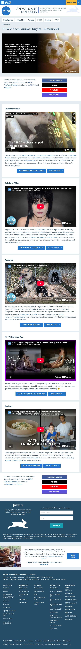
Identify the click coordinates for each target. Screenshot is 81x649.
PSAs (35, 594)
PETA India (68, 606)
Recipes (48, 20)
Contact (37, 641)
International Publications (7, 623)
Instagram (7, 87)
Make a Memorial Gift (55, 600)
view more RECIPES (31, 466)
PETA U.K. (68, 590)
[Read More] (40, 556)
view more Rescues (31, 325)
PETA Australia (70, 609)
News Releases (39, 591)
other (35, 314)
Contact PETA (7, 619)
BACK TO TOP (53, 248)
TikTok (33, 85)
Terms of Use (38, 644)
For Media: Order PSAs (39, 598)
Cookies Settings (66, 644)
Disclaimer (66, 641)
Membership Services (54, 621)
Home (3, 24)
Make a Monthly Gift (55, 595)
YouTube (54, 90)
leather (37, 158)
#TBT (56, 20)
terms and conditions (59, 534)
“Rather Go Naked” (37, 237)
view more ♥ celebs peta (31, 248)
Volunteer (6, 604)
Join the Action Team (23, 595)
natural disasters (20, 317)
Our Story (6, 588)
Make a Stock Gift (55, 609)
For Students (23, 599)
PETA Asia (68, 613)
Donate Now (54, 588)
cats (27, 314)
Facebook (9, 484)
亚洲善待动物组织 (70, 616)
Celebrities (20, 20)
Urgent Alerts (23, 588)
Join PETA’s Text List (8, 614)
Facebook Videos (54, 80)
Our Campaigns (24, 591)
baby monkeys (29, 160)
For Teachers (23, 602)
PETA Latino (69, 619)
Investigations (8, 20)
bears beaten (45, 158)
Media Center (38, 588)
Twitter (19, 484)
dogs (23, 314)
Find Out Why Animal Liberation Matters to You (9, 595)
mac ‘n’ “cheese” (33, 458)
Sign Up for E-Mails (9, 611)
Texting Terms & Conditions (12, 644)
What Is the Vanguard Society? (56, 616)
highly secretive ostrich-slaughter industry (37, 155)
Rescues (31, 20)
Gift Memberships (55, 625)
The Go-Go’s (42, 229)
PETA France (69, 593)
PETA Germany (70, 596)
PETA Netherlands (71, 600)
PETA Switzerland (71, 603)
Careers (5, 591)
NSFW (39, 20)
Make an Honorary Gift (56, 605)
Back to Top (54, 171)
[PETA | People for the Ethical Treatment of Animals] (6, 10)
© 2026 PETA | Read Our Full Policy (14, 641)
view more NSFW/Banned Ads (31, 394)
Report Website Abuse (52, 644)
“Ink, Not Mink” (52, 237)
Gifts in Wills (54, 612)
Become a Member (56, 591)
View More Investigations (31, 171)
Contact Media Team (39, 603)
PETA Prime (7, 607)
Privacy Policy (28, 644)
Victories (6, 601)
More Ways (53, 628)
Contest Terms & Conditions (51, 641)
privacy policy (7, 538)
